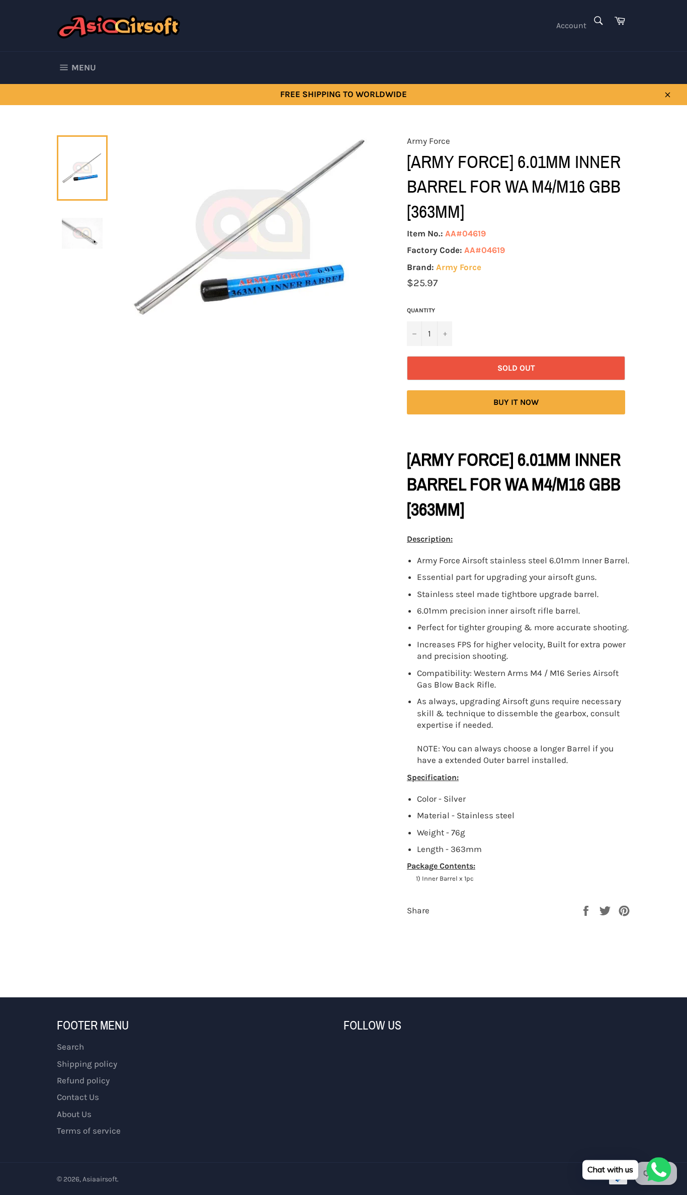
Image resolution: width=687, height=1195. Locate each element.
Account (571, 25)
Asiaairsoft (99, 1179)
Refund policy (83, 1080)
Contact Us (78, 1097)
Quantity (421, 310)
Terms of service (89, 1131)
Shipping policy (87, 1064)
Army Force (458, 267)
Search (70, 1047)
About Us (74, 1114)
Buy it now (516, 402)
